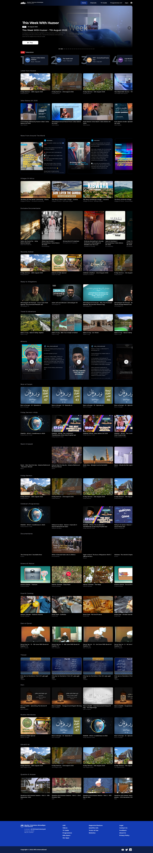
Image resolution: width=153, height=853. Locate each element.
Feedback (122, 830)
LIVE (64, 825)
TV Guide (66, 830)
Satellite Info (93, 828)
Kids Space (66, 835)
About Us (122, 833)
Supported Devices (96, 825)
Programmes (67, 833)
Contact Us (123, 828)
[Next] (129, 28)
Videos (65, 828)
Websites (92, 833)
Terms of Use (93, 830)
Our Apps (66, 838)
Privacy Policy (124, 835)
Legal (121, 825)
